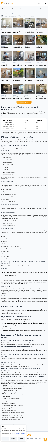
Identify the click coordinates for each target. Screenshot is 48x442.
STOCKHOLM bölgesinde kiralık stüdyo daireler (13, 415)
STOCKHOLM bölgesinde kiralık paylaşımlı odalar (13, 414)
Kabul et (21, 438)
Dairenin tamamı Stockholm (9, 128)
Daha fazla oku (4, 438)
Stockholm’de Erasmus (7, 400)
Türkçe (39, 3)
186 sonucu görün (24, 102)
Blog (36, 438)
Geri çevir (13, 438)
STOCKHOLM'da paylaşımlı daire (9, 410)
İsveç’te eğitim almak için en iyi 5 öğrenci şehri (13, 405)
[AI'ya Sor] (45, 439)
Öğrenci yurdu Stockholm (8, 124)
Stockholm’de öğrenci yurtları (9, 408)
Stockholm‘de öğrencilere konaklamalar (11, 398)
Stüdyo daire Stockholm (8, 126)
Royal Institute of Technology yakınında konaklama (14, 387)
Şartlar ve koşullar (29, 438)
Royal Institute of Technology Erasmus (12, 392)
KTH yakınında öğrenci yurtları (10, 390)
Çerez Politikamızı (16, 433)
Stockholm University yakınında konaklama (12, 407)
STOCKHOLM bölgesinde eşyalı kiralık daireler (12, 417)
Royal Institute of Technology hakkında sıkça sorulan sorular (16, 393)
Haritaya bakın (43, 8)
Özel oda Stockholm (7, 122)
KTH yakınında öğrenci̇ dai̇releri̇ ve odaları (12, 388)
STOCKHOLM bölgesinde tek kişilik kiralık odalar (13, 412)
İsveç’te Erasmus (6, 401)
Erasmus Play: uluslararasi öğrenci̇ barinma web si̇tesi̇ (12, 13)
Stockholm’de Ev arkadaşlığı (8, 403)
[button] (6, 23)
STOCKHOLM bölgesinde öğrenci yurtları (11, 419)
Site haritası (42, 438)
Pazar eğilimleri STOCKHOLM (9, 421)
